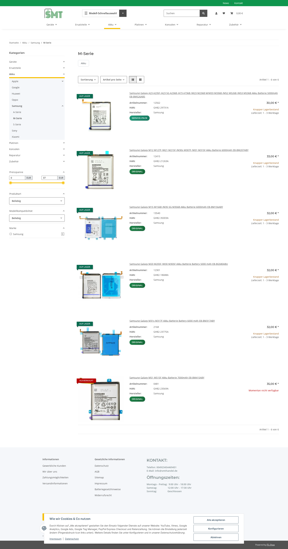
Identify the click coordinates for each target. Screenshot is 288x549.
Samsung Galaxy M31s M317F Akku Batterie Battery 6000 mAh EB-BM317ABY (172, 320)
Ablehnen (216, 537)
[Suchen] (203, 13)
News (226, 3)
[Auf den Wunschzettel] (118, 97)
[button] (216, 13)
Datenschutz (72, 538)
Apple (15, 81)
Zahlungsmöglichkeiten (55, 477)
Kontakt (238, 3)
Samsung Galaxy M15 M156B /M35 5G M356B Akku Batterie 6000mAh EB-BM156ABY (176, 206)
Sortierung (87, 79)
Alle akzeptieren (216, 519)
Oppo (15, 99)
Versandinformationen (55, 483)
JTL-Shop (271, 544)
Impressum (56, 538)
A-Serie (17, 112)
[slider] (10, 183)
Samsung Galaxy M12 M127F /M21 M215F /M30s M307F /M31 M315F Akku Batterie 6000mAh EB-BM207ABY (189, 150)
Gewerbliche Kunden (54, 465)
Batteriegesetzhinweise (108, 489)
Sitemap (99, 477)
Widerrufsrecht (103, 495)
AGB (97, 471)
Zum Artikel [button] (255, 401)
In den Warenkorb (256, 133)
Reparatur (14, 155)
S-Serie (17, 124)
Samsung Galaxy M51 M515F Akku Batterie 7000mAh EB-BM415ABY (167, 377)
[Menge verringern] (235, 123)
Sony (14, 130)
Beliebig (16, 200)
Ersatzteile (15, 68)
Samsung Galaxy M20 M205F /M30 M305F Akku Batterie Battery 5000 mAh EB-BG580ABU (179, 264)
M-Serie (17, 118)
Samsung (17, 106)
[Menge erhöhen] (276, 123)
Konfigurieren (216, 528)
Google (16, 87)
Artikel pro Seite (112, 79)
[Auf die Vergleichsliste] (110, 97)
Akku (83, 63)
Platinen (13, 142)
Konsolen (14, 149)
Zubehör (14, 161)
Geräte (13, 61)
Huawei (16, 93)
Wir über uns (49, 471)
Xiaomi (15, 136)
